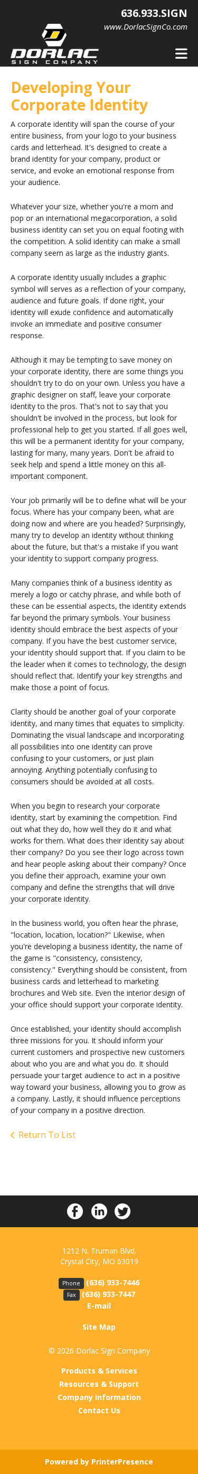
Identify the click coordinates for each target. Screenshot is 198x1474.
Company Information (99, 1397)
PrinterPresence (122, 1462)
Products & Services (99, 1371)
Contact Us (99, 1410)
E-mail (99, 1306)
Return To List (47, 1135)
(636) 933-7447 (108, 1294)
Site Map (99, 1327)
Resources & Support (99, 1384)
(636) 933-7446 (112, 1282)
